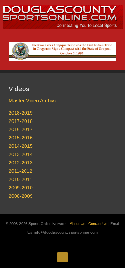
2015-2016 (21, 138)
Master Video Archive (33, 101)
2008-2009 (21, 196)
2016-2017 (21, 129)
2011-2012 (20, 171)
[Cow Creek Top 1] (62, 51)
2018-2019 (21, 113)
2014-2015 (21, 146)
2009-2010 (21, 187)
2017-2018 (21, 121)
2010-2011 (20, 179)
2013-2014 (21, 154)
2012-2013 (21, 162)
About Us (77, 224)
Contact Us (97, 224)
